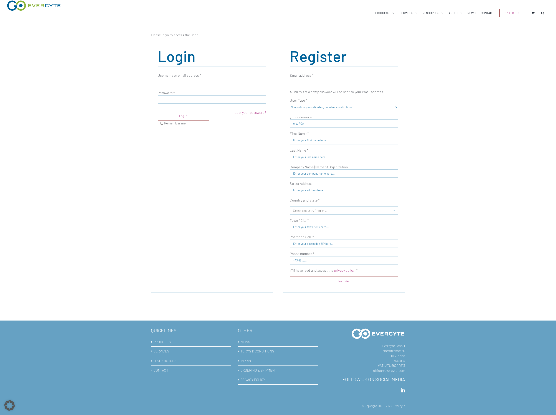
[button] (542, 13)
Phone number (302, 253)
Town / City (299, 220)
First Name (299, 133)
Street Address (301, 183)
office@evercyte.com (389, 370)
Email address (301, 75)
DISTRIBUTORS (165, 361)
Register (344, 281)
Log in (183, 116)
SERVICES (161, 351)
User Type (298, 100)
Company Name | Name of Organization (319, 167)
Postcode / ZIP (302, 237)
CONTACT (161, 370)
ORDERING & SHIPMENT (258, 370)
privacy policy (344, 270)
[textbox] (344, 211)
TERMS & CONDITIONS (257, 351)
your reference (301, 117)
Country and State (304, 200)
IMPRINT (246, 361)
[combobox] (344, 210)
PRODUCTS (162, 342)
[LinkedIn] (403, 390)
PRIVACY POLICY (252, 379)
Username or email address (179, 75)
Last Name (299, 150)
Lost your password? (250, 112)
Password (166, 93)
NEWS (245, 342)
